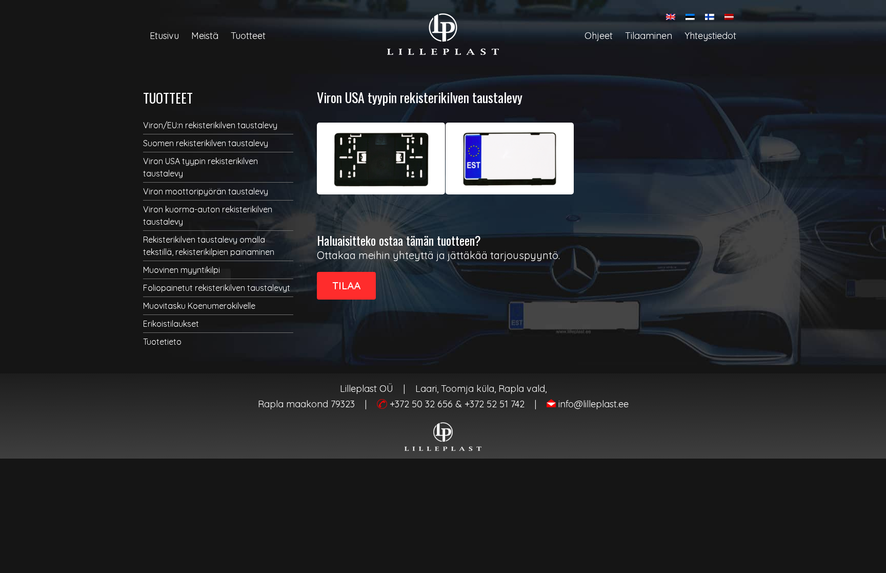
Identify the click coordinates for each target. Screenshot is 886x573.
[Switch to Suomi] (709, 16)
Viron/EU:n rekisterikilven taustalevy (210, 125)
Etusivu (164, 36)
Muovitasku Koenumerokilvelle (199, 306)
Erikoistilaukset (171, 324)
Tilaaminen (648, 36)
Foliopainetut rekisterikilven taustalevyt (216, 288)
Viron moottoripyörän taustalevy (205, 191)
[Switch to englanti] (670, 16)
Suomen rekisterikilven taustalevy (205, 143)
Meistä (204, 36)
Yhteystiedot (710, 36)
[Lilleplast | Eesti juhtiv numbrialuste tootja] (443, 34)
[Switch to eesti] (690, 16)
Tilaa (346, 285)
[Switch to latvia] (729, 16)
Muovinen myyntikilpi (181, 270)
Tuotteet (248, 36)
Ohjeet (599, 36)
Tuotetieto (162, 342)
